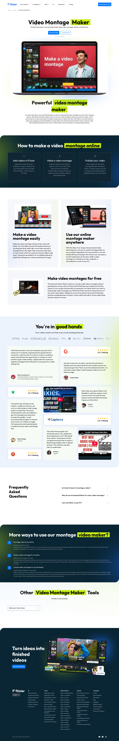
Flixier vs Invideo (65, 713)
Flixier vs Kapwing (65, 724)
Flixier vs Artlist (64, 722)
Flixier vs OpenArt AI (66, 718)
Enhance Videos (48, 704)
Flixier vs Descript (65, 702)
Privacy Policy (96, 709)
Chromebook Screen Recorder (49, 711)
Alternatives (64, 690)
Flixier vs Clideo (65, 711)
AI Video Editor (32, 700)
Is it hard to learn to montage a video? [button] (76, 488)
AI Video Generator (33, 702)
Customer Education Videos (82, 711)
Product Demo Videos (82, 697)
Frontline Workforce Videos (82, 721)
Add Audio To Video (49, 695)
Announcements (97, 695)
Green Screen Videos (49, 717)
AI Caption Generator (33, 695)
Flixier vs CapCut (65, 700)
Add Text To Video (49, 700)
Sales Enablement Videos (83, 718)
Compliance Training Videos (82, 715)
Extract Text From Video (50, 722)
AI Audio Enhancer (32, 693)
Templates (95, 702)
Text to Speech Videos (50, 702)
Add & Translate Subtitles (83, 702)
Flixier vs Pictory (65, 720)
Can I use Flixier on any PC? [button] (72, 503)
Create (14, 10)
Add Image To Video (49, 693)
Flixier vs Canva (65, 697)
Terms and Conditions (98, 711)
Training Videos (81, 695)
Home (9, 10)
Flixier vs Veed (64, 709)
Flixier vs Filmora (65, 704)
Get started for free (104, 4)
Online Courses (81, 700)
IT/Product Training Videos (84, 724)
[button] (25, 4)
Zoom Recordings (48, 719)
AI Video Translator (33, 704)
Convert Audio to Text (49, 715)
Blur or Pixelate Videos (50, 706)
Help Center (96, 697)
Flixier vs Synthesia (65, 706)
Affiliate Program (97, 704)
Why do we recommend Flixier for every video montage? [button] (83, 495)
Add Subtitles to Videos (50, 697)
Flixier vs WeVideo (65, 729)
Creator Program (97, 706)
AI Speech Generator (33, 697)
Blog (94, 700)
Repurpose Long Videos (83, 704)
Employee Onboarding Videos (82, 707)
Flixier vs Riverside (65, 715)
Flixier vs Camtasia (65, 695)
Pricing (71, 4)
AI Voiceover (31, 706)
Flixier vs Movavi (65, 727)
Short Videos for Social (83, 693)
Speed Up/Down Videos (50, 709)
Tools (46, 690)
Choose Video (53, 33)
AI (28, 690)
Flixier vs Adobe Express (67, 693)
